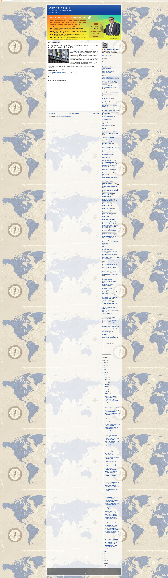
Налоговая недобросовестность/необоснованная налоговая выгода (110, 231)
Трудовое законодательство (108, 303)
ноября (106, 377)
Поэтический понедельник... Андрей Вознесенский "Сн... (111, 512)
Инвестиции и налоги (106, 143)
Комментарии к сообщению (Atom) (63, 116)
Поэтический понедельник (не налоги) (110, 274)
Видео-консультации (106, 66)
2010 (105, 565)
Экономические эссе (106, 331)
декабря (107, 375)
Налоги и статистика (106, 197)
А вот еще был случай (107, 79)
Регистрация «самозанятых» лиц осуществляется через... (112, 532)
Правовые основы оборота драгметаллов (108, 278)
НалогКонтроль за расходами (108, 221)
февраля (107, 393)
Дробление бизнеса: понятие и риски (110, 122)
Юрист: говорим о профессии (108, 337)
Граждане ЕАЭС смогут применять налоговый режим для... (112, 433)
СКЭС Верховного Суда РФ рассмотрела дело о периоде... (112, 466)
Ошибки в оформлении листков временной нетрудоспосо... (111, 417)
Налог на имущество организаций (109, 189)
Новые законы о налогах (107, 255)
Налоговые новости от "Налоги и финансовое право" (109, 237)
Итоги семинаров (106, 157)
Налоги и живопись (106, 203)
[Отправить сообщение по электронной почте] (71, 72)
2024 (105, 365)
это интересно (105, 332)
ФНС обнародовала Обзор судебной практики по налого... (112, 529)
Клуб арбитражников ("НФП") (108, 160)
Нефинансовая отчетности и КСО (109, 251)
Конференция (105, 171)
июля (106, 384)
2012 (105, 562)
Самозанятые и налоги (107, 288)
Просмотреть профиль (107, 55)
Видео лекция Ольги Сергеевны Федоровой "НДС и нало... (111, 451)
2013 (105, 560)
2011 (105, 563)
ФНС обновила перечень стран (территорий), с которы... (111, 405)
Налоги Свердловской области (109, 219)
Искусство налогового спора (108, 154)
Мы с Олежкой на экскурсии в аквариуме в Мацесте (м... (111, 543)
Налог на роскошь (106, 196)
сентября (107, 381)
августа (106, 382)
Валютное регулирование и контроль (110, 107)
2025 (105, 364)
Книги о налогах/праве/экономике (109, 168)
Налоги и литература (106, 206)
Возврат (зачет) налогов (107, 116)
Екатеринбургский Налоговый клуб (109, 126)
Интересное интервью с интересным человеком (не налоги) (110, 152)
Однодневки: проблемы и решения (109, 262)
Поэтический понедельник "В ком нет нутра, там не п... (112, 439)
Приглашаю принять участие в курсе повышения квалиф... (111, 445)
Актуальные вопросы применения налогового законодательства (109, 82)
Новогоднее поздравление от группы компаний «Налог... (111, 537)
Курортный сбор (105, 175)
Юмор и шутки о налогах (107, 336)
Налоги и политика (106, 214)
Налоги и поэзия (105, 216)
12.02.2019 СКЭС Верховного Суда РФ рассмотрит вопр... (112, 425)
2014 (105, 558)
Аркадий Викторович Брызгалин (111, 49)
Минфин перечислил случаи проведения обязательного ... (111, 475)
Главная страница (73, 113)
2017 (105, 553)
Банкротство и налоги (107, 98)
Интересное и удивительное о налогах (110, 149)
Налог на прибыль (106, 194)
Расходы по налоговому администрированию (107, 285)
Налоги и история (106, 205)
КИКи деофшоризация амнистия (109, 159)
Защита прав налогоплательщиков (109, 139)
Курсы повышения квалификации (109, 177)
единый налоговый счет (107, 125)
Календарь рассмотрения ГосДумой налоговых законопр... (112, 518)
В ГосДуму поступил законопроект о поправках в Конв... (112, 495)
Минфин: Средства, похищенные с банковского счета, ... (112, 414)
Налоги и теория (106, 218)
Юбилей (104, 334)
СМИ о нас (104, 290)
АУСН (103, 95)
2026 (105, 362)
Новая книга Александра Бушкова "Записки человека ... (112, 442)
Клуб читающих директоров (108, 162)
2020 (105, 372)
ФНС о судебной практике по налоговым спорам (108, 315)
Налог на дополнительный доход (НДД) (110, 186)
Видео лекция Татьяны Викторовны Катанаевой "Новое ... (112, 454)
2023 (105, 367)
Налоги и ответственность (108, 213)
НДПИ (103, 244)
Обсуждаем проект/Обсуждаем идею (75, 73)
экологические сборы (106, 329)
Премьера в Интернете (107, 279)
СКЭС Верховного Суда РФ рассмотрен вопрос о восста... (112, 523)
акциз (103, 84)
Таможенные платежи (107, 300)
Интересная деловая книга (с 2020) (110, 147)
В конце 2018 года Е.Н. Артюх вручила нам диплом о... (111, 422)
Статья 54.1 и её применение (108, 291)
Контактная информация (107, 60)
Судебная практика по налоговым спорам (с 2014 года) (109, 298)
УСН (103, 311)
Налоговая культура (106, 229)
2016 (105, 555)
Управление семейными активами (109, 310)
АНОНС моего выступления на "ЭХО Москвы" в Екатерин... (111, 493)
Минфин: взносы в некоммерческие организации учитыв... (112, 489)
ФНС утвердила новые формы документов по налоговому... (111, 526)
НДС (103, 246)
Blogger (99, 573)
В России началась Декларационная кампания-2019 (112, 469)
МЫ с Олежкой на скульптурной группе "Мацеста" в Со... (111, 540)
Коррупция (104, 174)
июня (106, 386)
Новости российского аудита (108, 254)
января (106, 394)
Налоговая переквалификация (109, 233)
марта (106, 391)
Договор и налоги (106, 119)
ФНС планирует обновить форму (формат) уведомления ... (112, 411)
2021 (105, 370)
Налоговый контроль (106, 243)
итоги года (104, 155)
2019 (105, 374)
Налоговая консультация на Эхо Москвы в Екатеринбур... (111, 480)
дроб (103, 121)
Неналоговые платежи (107, 249)
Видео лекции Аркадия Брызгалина (110, 110)
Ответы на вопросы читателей (108, 264)
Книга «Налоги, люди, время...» (109, 69)
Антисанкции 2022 (106, 85)
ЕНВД (103, 128)
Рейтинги (104, 287)
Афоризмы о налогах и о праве (109, 96)
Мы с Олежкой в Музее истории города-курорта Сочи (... (111, 546)
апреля (106, 389)
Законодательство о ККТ (107, 135)
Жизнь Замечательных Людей (108, 131)
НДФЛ (103, 248)
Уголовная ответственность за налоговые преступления (108, 305)
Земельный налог (106, 141)
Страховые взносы (106, 293)
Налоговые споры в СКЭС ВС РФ (109, 241)
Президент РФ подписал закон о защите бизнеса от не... (112, 483)
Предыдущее (95, 113)
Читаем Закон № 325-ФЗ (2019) (109, 328)
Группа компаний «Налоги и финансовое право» (108, 72)
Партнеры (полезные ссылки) (108, 267)
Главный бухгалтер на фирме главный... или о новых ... (111, 472)
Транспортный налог (106, 301)
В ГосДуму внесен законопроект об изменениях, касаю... (112, 403)
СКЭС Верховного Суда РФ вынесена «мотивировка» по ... (112, 400)
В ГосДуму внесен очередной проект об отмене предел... (111, 463)
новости (104, 252)
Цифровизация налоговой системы (110, 326)
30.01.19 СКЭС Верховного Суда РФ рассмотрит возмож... (112, 504)
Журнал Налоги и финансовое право (110, 133)
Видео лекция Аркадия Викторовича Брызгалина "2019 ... (112, 447)
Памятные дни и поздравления (109, 265)
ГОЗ (103, 117)
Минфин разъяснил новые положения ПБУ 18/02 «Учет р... (112, 486)
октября (107, 379)
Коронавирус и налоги (107, 172)
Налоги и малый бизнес (107, 208)
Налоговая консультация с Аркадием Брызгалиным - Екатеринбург (110, 223)
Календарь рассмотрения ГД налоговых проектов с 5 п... (111, 397)
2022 (105, 369)
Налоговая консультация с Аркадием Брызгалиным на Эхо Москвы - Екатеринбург (110, 226)
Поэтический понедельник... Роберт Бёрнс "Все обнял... (111, 477)
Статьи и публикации (106, 68)
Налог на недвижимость (107, 193)
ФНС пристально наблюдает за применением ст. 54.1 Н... (111, 428)
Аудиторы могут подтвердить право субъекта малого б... (111, 436)
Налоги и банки (105, 202)
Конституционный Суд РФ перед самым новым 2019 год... (112, 535)
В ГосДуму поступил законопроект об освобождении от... (112, 501)
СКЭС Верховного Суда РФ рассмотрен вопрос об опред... (112, 521)
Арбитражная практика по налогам (109, 87)
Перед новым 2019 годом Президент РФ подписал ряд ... (112, 515)
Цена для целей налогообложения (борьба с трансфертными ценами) (110, 323)
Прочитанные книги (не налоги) (109, 281)
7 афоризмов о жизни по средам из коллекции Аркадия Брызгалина (110, 78)
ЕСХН (103, 130)
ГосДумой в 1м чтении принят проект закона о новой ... (111, 419)
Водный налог (105, 114)
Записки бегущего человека (108, 137)
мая (106, 388)
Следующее (51, 113)
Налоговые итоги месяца (107, 234)
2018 (105, 551)
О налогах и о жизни (60, 7)
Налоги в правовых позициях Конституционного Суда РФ (108, 200)
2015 (105, 556)
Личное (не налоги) (106, 181)
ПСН (103, 282)
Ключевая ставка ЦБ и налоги (108, 163)
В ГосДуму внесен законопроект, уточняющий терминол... (112, 498)
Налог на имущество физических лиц (110, 190)
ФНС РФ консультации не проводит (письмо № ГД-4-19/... (112, 431)
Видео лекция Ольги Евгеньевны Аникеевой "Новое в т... (112, 458)
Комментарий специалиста (108, 169)
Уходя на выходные (106, 313)
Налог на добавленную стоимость (59, 73)
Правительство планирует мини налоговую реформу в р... (111, 461)
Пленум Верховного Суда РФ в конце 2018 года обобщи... (111, 507)
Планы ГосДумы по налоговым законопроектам (109, 272)
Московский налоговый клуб (108, 183)
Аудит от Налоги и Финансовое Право (110, 92)
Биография (104, 61)
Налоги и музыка (106, 211)
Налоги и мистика (106, 210)
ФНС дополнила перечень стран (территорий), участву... (112, 408)
